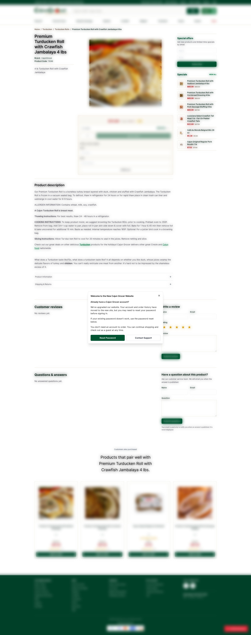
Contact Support (143, 338)
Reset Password (108, 338)
